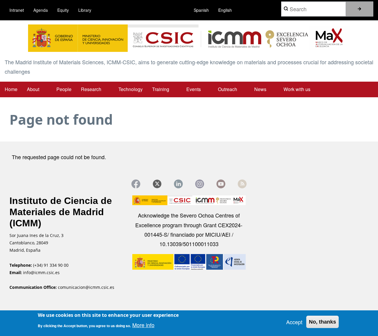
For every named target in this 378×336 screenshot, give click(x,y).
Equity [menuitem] (63, 10)
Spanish (201, 10)
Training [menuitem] (160, 89)
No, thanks (322, 322)
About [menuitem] (33, 89)
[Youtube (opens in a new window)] (221, 184)
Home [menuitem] (11, 89)
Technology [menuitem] (130, 89)
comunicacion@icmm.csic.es (86, 287)
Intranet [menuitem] (16, 10)
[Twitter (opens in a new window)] (157, 184)
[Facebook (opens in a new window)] (135, 184)
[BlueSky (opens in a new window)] (242, 184)
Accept (294, 322)
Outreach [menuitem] (227, 89)
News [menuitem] (260, 89)
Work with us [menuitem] (297, 89)
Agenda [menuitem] (40, 10)
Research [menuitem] (91, 89)
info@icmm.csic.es (42, 272)
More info (143, 325)
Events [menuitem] (193, 89)
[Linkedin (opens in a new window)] (178, 184)
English (225, 10)
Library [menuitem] (84, 10)
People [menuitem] (63, 89)
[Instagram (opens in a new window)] (199, 184)
